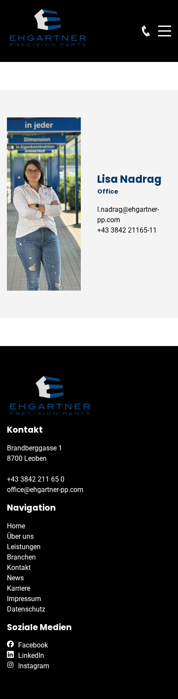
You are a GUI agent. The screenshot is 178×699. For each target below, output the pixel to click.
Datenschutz (26, 609)
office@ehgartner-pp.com (45, 489)
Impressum (24, 599)
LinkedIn (31, 655)
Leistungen (24, 547)
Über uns (20, 536)
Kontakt (19, 567)
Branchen (21, 557)
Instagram (33, 666)
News (15, 578)
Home (16, 526)
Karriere (18, 588)
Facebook (33, 645)
